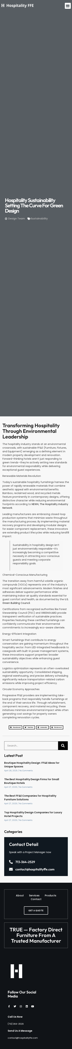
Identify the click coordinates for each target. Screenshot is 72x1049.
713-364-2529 (25, 862)
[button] (68, 6)
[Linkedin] (27, 1006)
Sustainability (39, 218)
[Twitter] (15, 1006)
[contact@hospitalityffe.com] (11, 869)
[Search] (63, 745)
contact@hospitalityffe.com (35, 869)
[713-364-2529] (11, 862)
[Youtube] (32, 1006)
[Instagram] (21, 1006)
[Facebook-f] (9, 1006)
